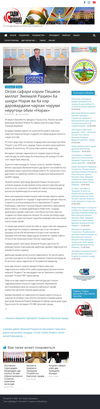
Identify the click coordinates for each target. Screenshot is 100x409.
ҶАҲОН (76, 35)
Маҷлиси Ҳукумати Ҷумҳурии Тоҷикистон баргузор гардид (35, 318)
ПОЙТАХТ (66, 35)
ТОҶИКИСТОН (38, 35)
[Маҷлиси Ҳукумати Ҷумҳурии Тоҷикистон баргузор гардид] (36, 353)
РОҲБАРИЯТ (24, 35)
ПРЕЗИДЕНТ (54, 35)
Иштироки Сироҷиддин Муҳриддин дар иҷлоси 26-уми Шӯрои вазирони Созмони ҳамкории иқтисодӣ (13, 374)
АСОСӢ (13, 35)
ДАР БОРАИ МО (28, 40)
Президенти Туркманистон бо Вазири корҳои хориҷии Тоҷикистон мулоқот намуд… (84, 253)
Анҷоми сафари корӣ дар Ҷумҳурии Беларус (57, 369)
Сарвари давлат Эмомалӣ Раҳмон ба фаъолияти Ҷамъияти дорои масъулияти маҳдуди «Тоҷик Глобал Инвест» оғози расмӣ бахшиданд (34, 332)
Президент (10, 87)
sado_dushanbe (23, 114)
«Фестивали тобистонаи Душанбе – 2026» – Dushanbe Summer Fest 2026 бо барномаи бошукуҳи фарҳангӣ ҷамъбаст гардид (83, 134)
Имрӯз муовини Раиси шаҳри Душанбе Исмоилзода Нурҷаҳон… (83, 149)
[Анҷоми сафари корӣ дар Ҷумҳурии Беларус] (58, 353)
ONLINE (52, 40)
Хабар (19, 87)
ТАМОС (43, 40)
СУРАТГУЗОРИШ (12, 40)
